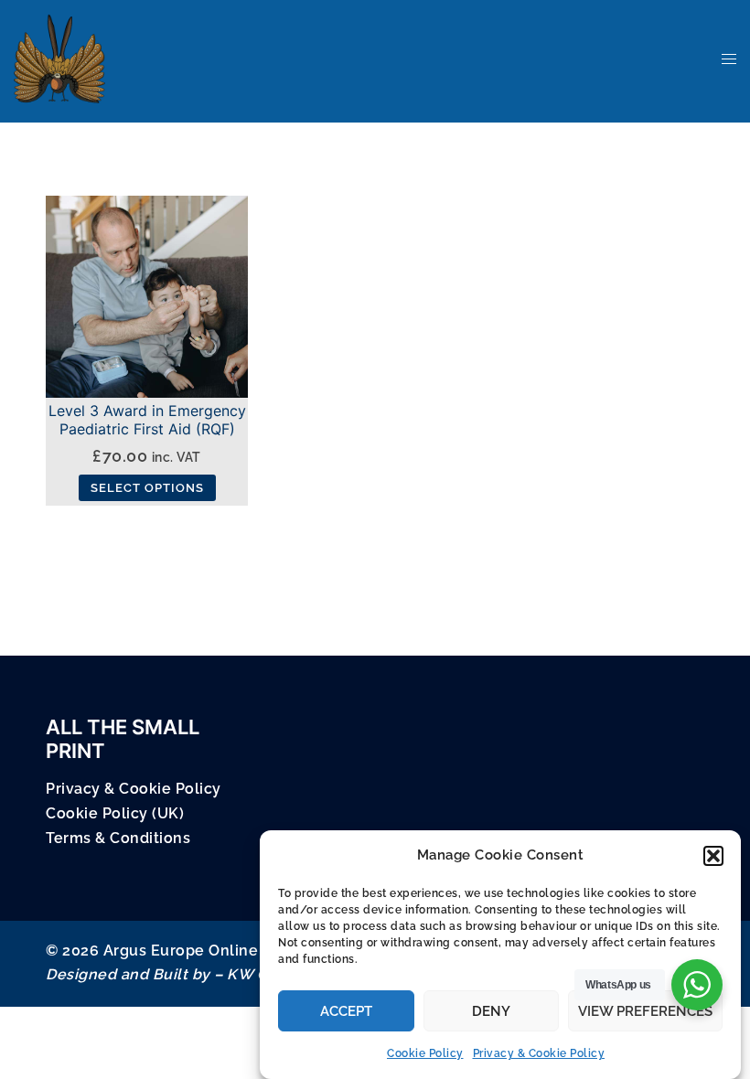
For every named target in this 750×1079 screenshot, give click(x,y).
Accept (346, 1011)
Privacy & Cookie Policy (539, 1053)
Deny (491, 1011)
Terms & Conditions (118, 838)
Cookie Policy (425, 1053)
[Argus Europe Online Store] (59, 58)
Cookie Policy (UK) (115, 813)
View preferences (645, 1011)
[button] (713, 856)
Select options (147, 488)
